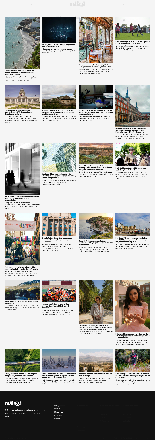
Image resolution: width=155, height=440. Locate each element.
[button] (31, 4)
